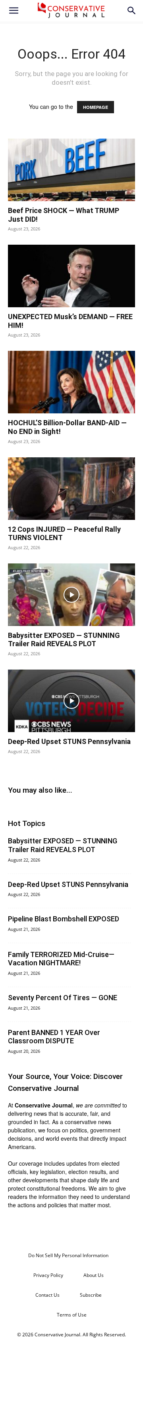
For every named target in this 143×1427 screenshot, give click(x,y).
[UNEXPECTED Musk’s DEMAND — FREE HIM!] (71, 276)
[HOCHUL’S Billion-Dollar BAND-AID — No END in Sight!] (71, 382)
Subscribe (91, 1295)
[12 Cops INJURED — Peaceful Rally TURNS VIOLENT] (71, 488)
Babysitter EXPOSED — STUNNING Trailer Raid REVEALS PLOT (64, 639)
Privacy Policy (48, 1275)
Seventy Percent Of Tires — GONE (62, 997)
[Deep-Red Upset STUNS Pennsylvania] (71, 701)
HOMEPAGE (95, 107)
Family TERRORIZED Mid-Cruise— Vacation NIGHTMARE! (61, 958)
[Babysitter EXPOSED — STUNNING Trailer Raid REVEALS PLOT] (71, 594)
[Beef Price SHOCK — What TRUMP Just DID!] (71, 170)
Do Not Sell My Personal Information (68, 1255)
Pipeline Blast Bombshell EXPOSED (63, 919)
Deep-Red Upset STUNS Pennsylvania (69, 741)
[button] (13, 10)
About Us (93, 1275)
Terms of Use (72, 1314)
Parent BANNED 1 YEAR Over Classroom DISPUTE (54, 1036)
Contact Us (47, 1295)
